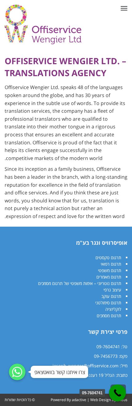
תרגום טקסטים (108, 257)
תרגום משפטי (109, 270)
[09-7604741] (117, 393)
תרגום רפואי (111, 264)
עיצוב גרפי (112, 290)
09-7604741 (108, 346)
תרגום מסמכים (109, 315)
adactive (79, 399)
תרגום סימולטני (108, 303)
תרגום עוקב (111, 296)
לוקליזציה (113, 309)
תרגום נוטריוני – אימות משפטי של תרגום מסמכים (79, 283)
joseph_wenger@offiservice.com (85, 366)
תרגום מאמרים (108, 277)
